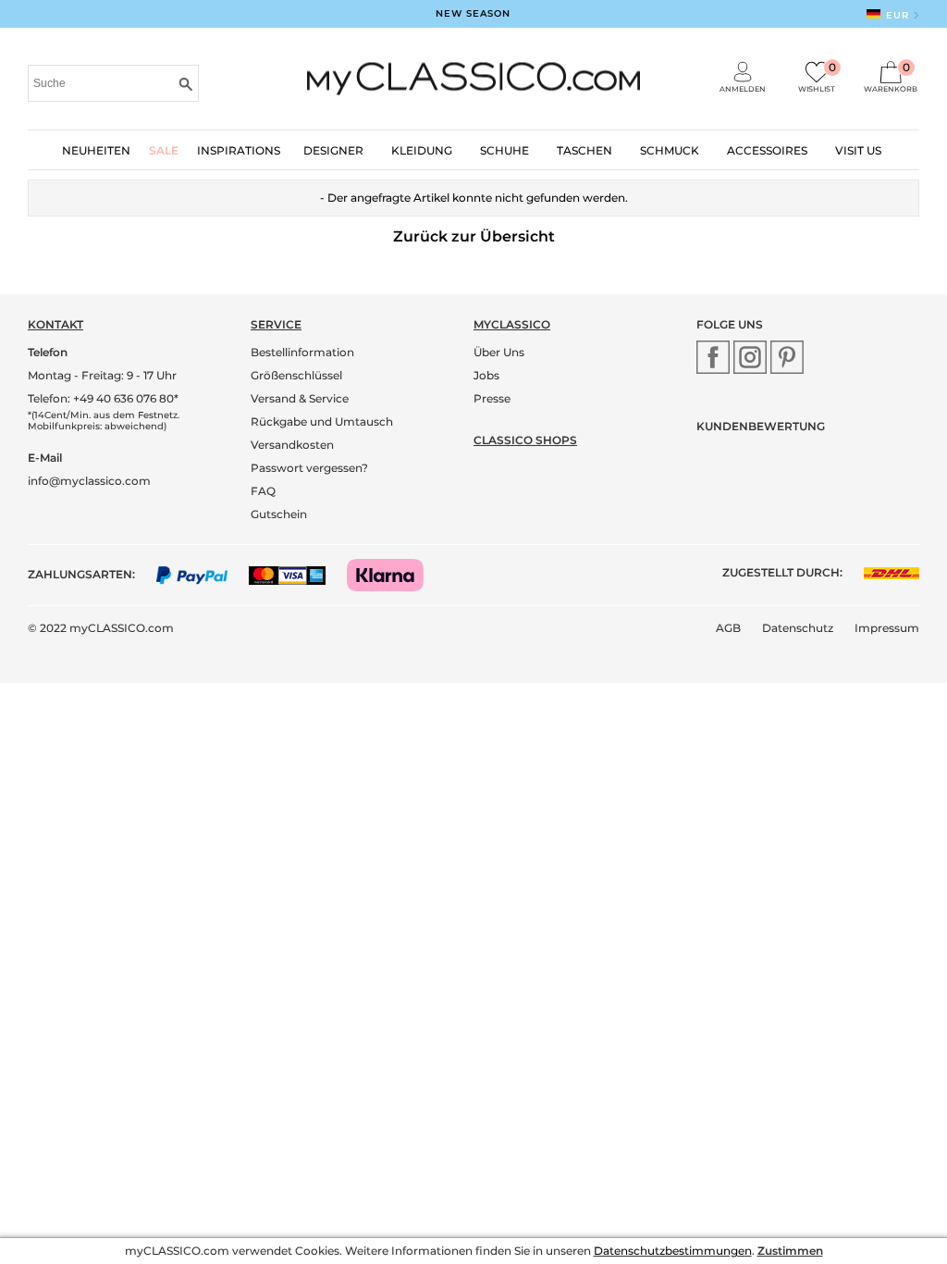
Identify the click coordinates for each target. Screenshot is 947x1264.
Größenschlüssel (296, 375)
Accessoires (767, 150)
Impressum (887, 628)
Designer (333, 150)
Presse (492, 398)
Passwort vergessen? (309, 468)
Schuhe (504, 150)
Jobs (486, 375)
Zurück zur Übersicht (474, 236)
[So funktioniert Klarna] (394, 574)
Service (276, 324)
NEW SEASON (473, 13)
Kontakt (55, 324)
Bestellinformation (302, 352)
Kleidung (421, 150)
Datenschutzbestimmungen (673, 1251)
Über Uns (499, 352)
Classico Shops (525, 440)
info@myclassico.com (89, 481)
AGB (728, 628)
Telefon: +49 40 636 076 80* (103, 398)
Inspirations (238, 150)
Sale (163, 150)
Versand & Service (300, 398)
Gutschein (279, 514)
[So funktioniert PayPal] (201, 574)
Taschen (584, 150)
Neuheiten (96, 150)
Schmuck (669, 150)
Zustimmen (790, 1251)
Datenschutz (797, 628)
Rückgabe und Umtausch (322, 421)
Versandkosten (292, 445)
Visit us (858, 150)
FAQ (263, 491)
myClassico (512, 324)
